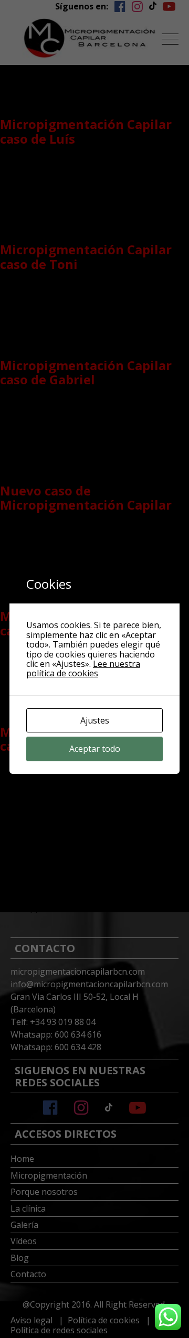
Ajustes (94, 720)
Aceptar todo (94, 748)
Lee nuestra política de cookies (83, 668)
